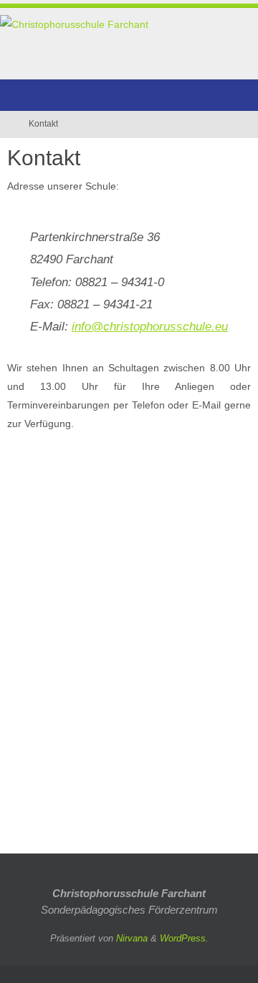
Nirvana (132, 938)
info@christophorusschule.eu (150, 326)
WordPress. (184, 938)
